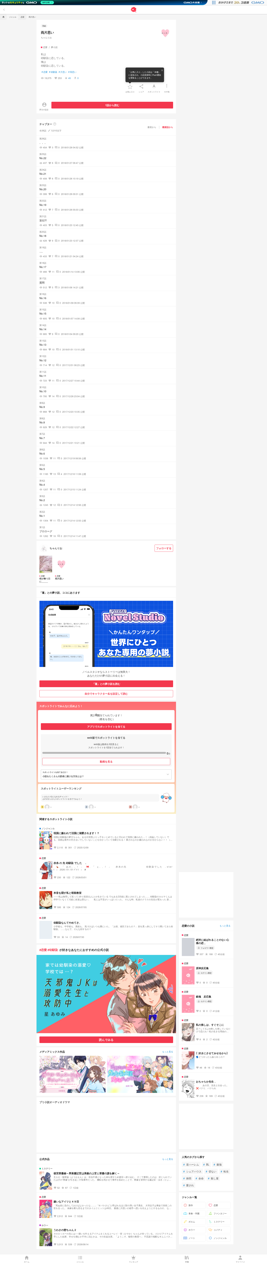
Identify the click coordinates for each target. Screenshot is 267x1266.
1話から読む (112, 105)
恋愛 (45, 71)
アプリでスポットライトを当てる (106, 726)
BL (206, 1164)
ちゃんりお (46, 37)
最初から (151, 127)
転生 (225, 1171)
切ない (211, 1171)
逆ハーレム (191, 1164)
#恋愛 (43, 950)
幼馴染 (53, 71)
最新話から (167, 127)
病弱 (187, 1178)
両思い (72, 71)
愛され (188, 1185)
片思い (63, 71)
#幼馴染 (53, 950)
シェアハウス (192, 1171)
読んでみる (106, 1040)
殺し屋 (213, 1178)
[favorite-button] (130, 86)
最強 (218, 1164)
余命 (200, 1178)
